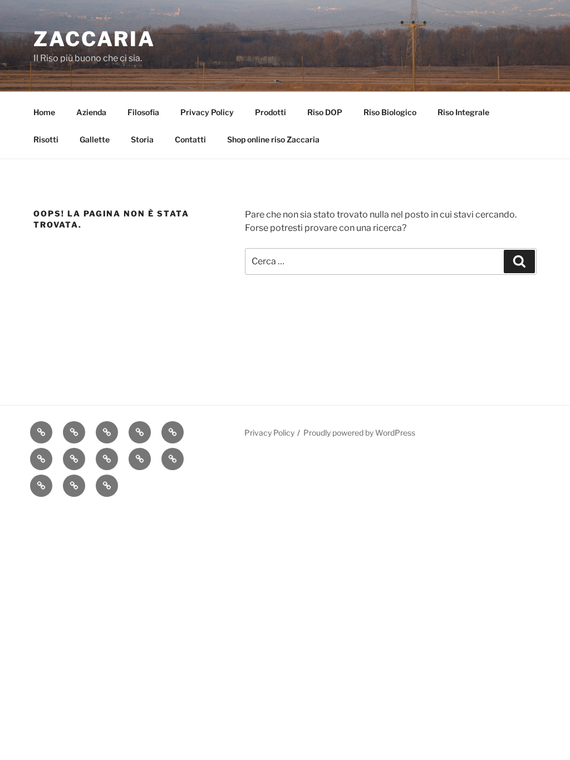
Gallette (95, 139)
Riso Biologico (389, 112)
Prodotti (270, 112)
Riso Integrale (463, 112)
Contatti (190, 139)
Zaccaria (94, 39)
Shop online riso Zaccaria (273, 139)
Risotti (45, 139)
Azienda (91, 112)
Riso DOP (324, 112)
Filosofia (143, 112)
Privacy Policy (207, 112)
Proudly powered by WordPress (359, 432)
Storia (142, 139)
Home (44, 112)
